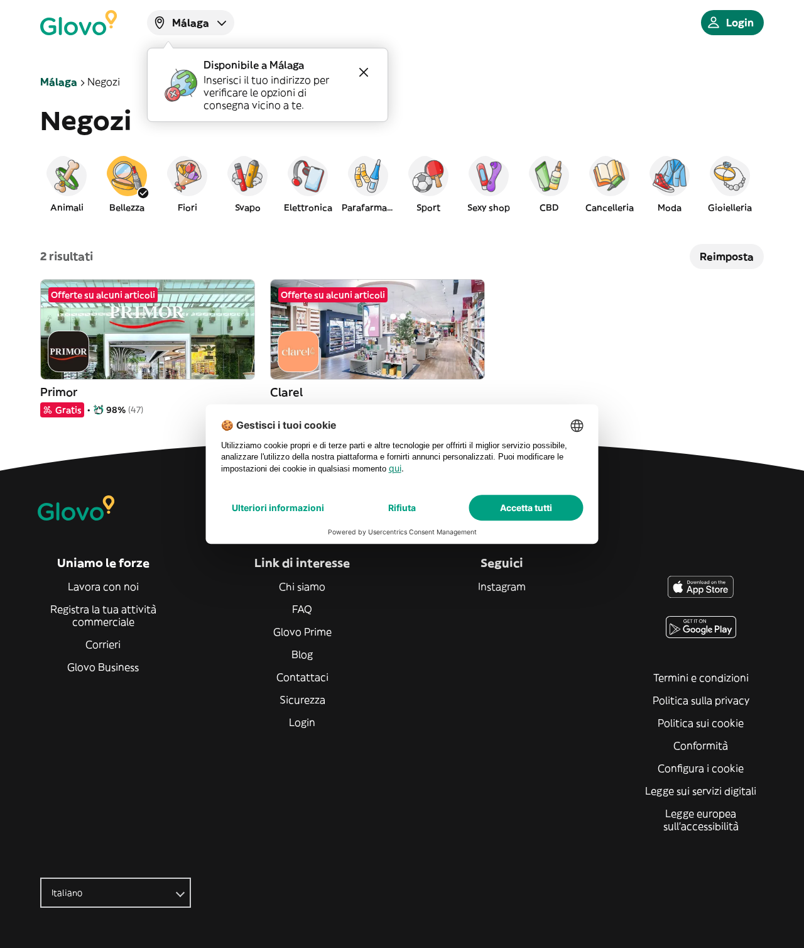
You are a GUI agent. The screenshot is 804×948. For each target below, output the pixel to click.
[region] (402, 183)
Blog (302, 654)
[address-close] (363, 72)
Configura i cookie (701, 768)
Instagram (502, 586)
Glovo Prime (302, 632)
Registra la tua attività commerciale (103, 615)
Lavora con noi (103, 586)
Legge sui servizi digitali (700, 791)
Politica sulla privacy (701, 700)
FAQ (302, 609)
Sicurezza (302, 699)
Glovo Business (103, 667)
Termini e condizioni (701, 677)
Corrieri (103, 644)
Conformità (700, 745)
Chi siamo (302, 586)
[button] (66, 183)
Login (302, 722)
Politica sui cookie (701, 723)
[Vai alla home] (78, 22)
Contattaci (302, 677)
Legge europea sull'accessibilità (701, 819)
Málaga (58, 81)
